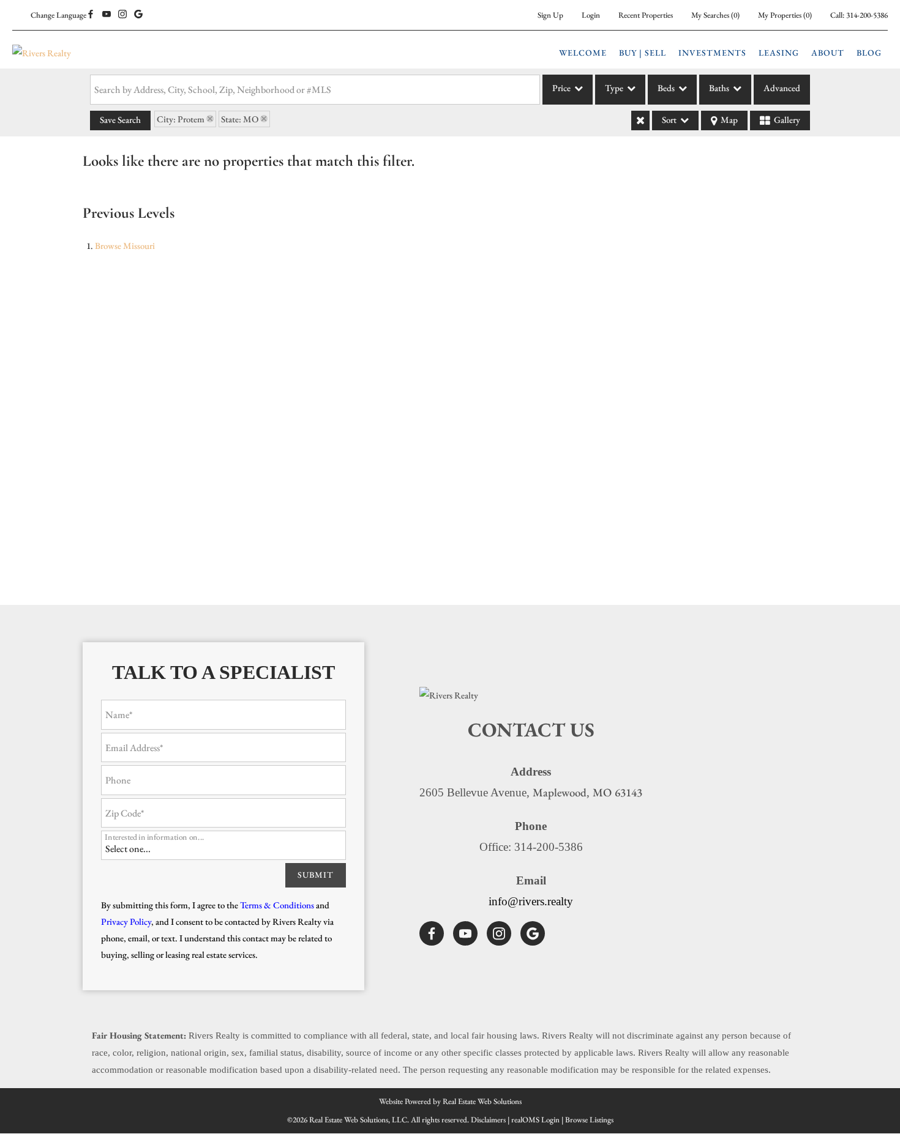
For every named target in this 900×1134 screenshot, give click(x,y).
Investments (712, 52)
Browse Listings (589, 1119)
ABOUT (827, 52)
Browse (125, 245)
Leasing (779, 52)
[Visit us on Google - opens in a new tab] (138, 14)
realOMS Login (535, 1119)
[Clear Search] (640, 120)
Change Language (58, 15)
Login (591, 15)
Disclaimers (488, 1119)
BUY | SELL (642, 52)
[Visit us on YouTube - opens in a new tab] (106, 14)
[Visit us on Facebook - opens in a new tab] (90, 14)
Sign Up (550, 15)
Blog (869, 52)
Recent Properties (645, 15)
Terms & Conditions (277, 905)
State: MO (239, 119)
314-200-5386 (867, 15)
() (715, 15)
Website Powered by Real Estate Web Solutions (450, 1101)
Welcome (583, 52)
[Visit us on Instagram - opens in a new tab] (122, 14)
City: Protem (180, 119)
